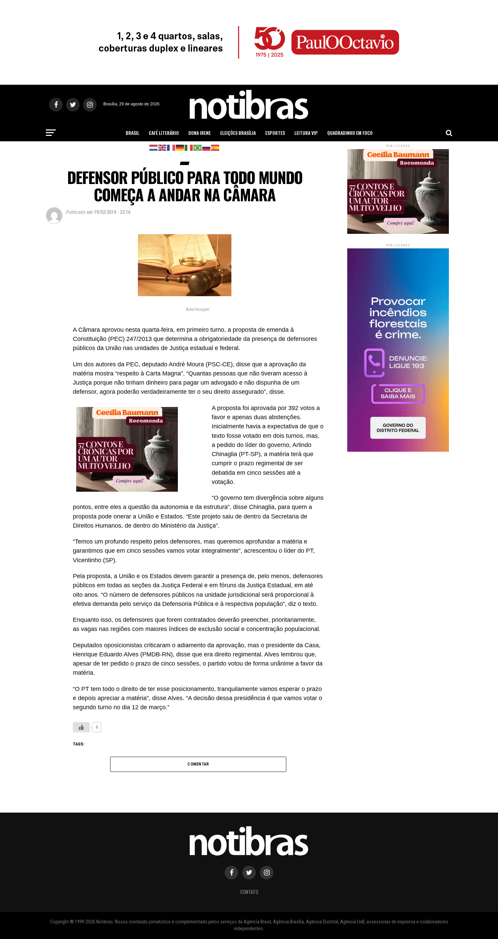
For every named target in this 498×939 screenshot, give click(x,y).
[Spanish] (215, 147)
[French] (171, 147)
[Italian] (189, 147)
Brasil (132, 132)
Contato (249, 891)
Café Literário (164, 132)
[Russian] (206, 147)
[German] (180, 147)
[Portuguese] (197, 147)
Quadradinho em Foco (350, 132)
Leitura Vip (306, 132)
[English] (162, 147)
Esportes (275, 132)
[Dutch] (153, 147)
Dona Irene (199, 132)
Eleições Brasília (238, 132)
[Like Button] (81, 727)
